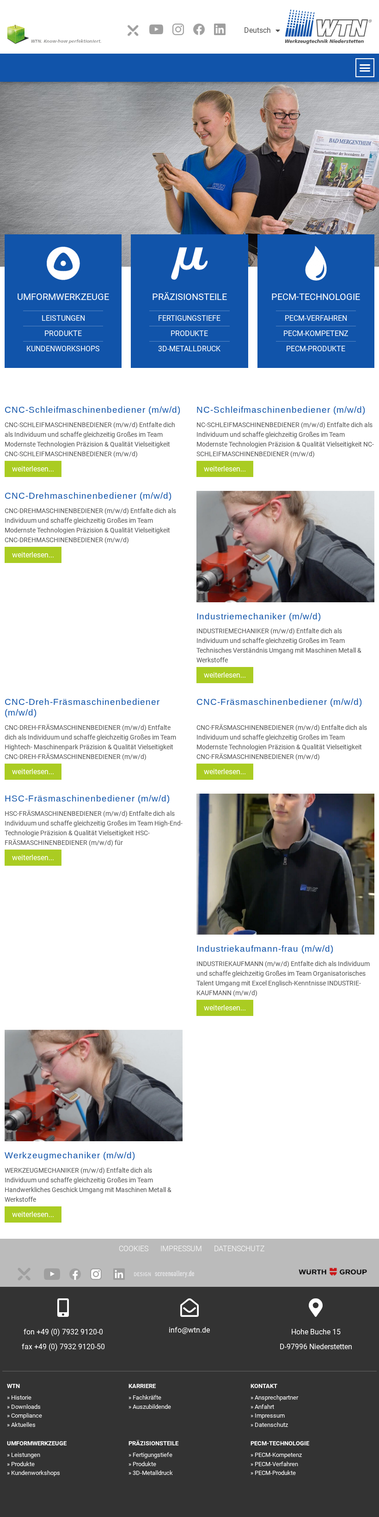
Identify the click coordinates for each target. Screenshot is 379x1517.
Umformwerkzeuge (63, 296)
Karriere (142, 1385)
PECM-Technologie (315, 296)
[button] (365, 68)
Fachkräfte (147, 1397)
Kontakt (264, 1385)
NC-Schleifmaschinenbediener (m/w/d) (281, 410)
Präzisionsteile (189, 296)
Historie (21, 1397)
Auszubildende (152, 1406)
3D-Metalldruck (189, 348)
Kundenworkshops (63, 348)
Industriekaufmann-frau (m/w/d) (265, 949)
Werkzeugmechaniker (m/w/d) (70, 1155)
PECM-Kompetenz (315, 333)
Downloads (26, 1406)
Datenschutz (271, 1424)
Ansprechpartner (276, 1397)
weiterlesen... (33, 469)
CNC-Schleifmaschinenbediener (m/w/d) (93, 410)
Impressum (270, 1415)
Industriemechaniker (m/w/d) (258, 616)
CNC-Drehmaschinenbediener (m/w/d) (88, 496)
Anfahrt (264, 1406)
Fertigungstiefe (189, 318)
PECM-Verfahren (316, 318)
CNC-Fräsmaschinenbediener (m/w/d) (279, 702)
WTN (13, 1385)
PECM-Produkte (315, 348)
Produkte (63, 333)
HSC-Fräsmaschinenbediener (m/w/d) (87, 798)
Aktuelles (23, 1424)
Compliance (26, 1415)
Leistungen (63, 318)
